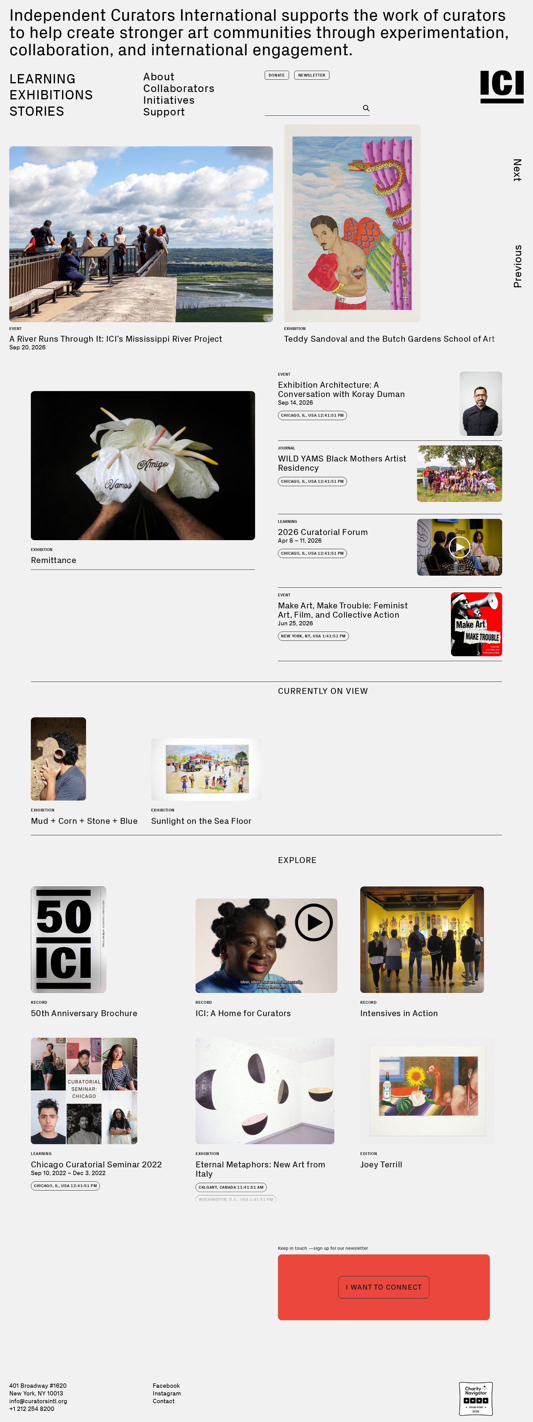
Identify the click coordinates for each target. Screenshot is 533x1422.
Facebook (166, 1385)
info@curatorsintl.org (38, 1401)
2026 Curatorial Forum (323, 532)
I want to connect (384, 1286)
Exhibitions (51, 95)
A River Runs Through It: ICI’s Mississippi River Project (115, 339)
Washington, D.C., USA (236, 1199)
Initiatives (169, 99)
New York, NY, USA (313, 636)
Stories (36, 111)
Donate (277, 75)
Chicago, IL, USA (312, 415)
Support (164, 111)
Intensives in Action (399, 1013)
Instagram (167, 1393)
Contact (164, 1401)
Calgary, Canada (231, 1187)
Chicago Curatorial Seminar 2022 (96, 1164)
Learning (42, 79)
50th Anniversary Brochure (84, 1013)
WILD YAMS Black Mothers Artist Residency (342, 463)
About (159, 76)
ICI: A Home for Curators (243, 1013)
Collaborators (178, 88)
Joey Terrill (381, 1164)
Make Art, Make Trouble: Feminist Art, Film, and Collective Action (343, 610)
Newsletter (312, 75)
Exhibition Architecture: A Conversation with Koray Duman (341, 389)
